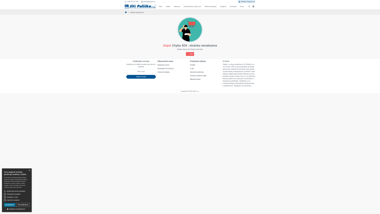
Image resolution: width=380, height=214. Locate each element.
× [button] (29, 170)
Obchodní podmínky (197, 72)
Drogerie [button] (223, 6)
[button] (17, 209)
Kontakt (192, 65)
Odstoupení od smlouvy (165, 68)
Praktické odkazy (198, 61)
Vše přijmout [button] (9, 205)
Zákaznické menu (165, 61)
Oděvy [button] (168, 6)
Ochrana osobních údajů (198, 76)
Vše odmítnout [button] (23, 205)
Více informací (17, 187)
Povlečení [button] (233, 6)
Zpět (190, 54)
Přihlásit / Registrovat (246, 2)
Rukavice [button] (177, 6)
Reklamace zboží (163, 65)
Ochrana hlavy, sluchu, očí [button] (192, 6)
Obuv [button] (160, 6)
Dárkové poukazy (211, 6)
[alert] (17, 190)
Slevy (242, 6)
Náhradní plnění (195, 79)
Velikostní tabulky (163, 72)
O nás (192, 68)
